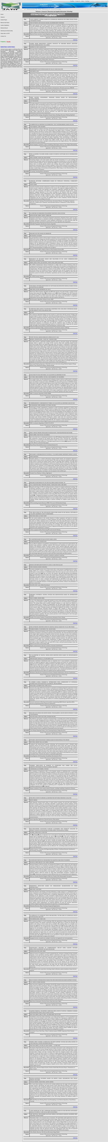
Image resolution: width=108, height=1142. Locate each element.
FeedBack (72, 1)
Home (2, 14)
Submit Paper (4, 19)
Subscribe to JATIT (5, 33)
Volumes (3, 17)
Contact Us (3, 36)
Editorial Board (4, 28)
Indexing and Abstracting (7, 30)
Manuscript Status (5, 22)
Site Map (87, 1)
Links (83, 1)
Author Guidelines (5, 25)
